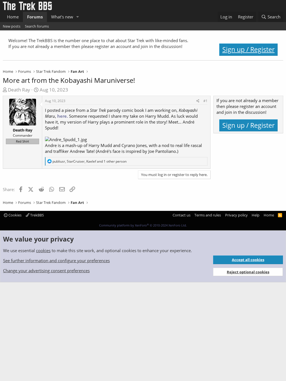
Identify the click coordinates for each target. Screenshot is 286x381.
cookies (43, 250)
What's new (62, 17)
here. (62, 116)
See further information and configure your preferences (56, 260)
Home (13, 17)
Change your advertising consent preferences (46, 270)
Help (255, 215)
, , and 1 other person (90, 161)
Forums (35, 17)
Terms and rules (207, 215)
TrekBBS (36, 215)
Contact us (181, 215)
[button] (78, 17)
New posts (11, 26)
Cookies (15, 215)
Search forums (37, 26)
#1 (205, 100)
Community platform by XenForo (143, 225)
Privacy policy (236, 215)
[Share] (197, 101)
